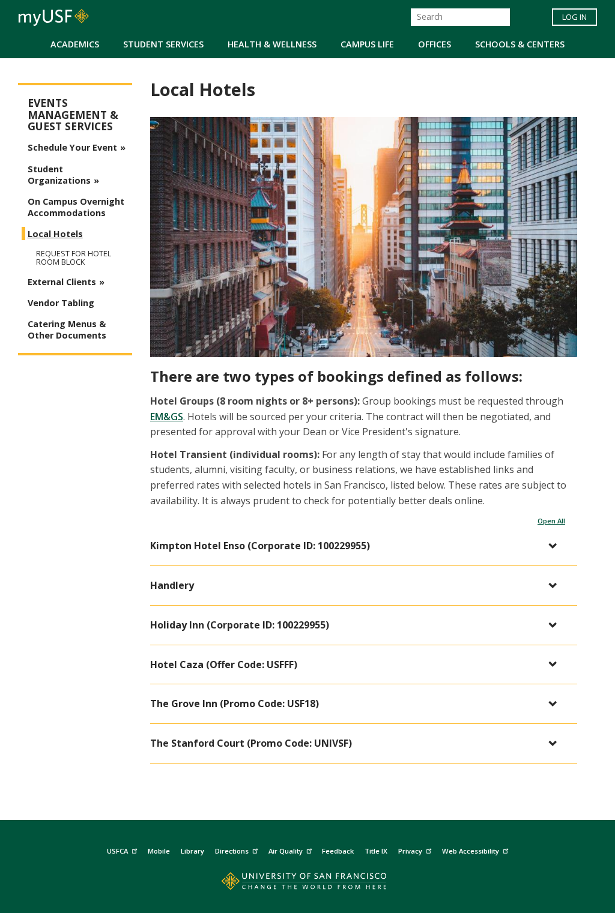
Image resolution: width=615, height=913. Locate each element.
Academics (74, 44)
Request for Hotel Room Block (73, 257)
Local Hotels (55, 234)
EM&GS (166, 416)
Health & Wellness (272, 44)
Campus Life (367, 44)
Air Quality (285, 850)
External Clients (62, 282)
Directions (232, 850)
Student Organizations (59, 174)
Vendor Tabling (61, 303)
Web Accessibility (470, 850)
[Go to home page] (308, 884)
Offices (434, 44)
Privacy (410, 850)
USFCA (117, 850)
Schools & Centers (520, 44)
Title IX (376, 850)
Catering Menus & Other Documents (67, 329)
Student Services (163, 44)
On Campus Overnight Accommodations (76, 207)
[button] (357, 546)
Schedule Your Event (72, 147)
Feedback (338, 850)
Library (192, 850)
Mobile (159, 850)
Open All (551, 520)
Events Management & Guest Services (73, 114)
